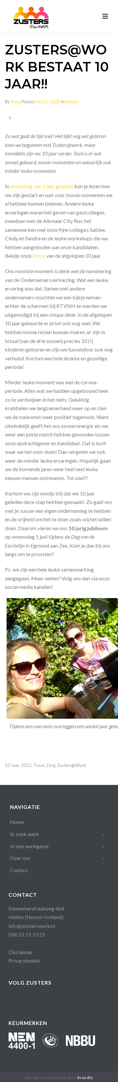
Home (17, 822)
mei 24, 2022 (47, 101)
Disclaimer (21, 952)
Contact (19, 870)
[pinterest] (65, 998)
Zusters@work (71, 765)
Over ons (20, 858)
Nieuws (72, 101)
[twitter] (78, 998)
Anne (15, 101)
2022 (26, 765)
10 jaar (12, 765)
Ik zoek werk (24, 834)
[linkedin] (39, 998)
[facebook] (13, 998)
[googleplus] (26, 998)
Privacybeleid (24, 960)
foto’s (38, 255)
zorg (50, 765)
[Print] (33, 117)
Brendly (85, 1077)
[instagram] (52, 998)
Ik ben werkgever (29, 846)
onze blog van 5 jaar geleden (41, 186)
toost (39, 765)
